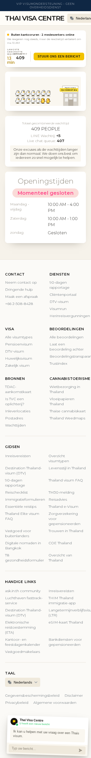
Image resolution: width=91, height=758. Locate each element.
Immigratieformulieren (23, 499)
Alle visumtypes (18, 337)
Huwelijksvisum (18, 358)
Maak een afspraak (21, 296)
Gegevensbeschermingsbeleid (32, 695)
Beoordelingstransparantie (68, 356)
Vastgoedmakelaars (22, 651)
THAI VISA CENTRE (34, 18)
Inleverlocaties (17, 411)
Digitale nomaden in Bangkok (23, 545)
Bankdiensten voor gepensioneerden (65, 642)
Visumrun (58, 308)
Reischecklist (16, 492)
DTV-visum (59, 301)
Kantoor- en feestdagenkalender (22, 642)
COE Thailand (60, 543)
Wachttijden (15, 425)
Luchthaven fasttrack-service (23, 600)
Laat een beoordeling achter (67, 347)
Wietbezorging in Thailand (65, 389)
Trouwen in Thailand (66, 531)
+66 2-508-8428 (19, 303)
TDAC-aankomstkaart (18, 389)
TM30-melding (61, 492)
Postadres (14, 418)
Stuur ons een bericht (59, 56)
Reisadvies (58, 499)
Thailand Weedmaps (67, 418)
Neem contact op (21, 282)
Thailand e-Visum (63, 506)
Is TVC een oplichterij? (14, 401)
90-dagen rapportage (60, 285)
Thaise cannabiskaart (68, 411)
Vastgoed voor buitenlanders (18, 533)
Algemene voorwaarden (54, 702)
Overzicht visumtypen (59, 458)
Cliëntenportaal (63, 294)
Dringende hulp (19, 289)
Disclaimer (73, 695)
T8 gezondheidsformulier (23, 557)
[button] (17, 93)
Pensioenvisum (18, 344)
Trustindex (58, 363)
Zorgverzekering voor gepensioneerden (64, 518)
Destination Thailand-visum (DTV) (23, 470)
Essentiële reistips (20, 506)
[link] (45, 48)
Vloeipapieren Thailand (62, 401)
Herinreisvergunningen (68, 316)
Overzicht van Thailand (60, 557)
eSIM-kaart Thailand (66, 622)
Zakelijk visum (17, 365)
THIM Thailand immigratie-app (62, 600)
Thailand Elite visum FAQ (22, 516)
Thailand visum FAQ (66, 480)
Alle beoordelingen (66, 337)
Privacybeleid (16, 702)
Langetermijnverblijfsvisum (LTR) (67, 612)
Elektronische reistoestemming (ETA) (20, 627)
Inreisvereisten (18, 456)
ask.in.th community (22, 591)
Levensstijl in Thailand (67, 468)
